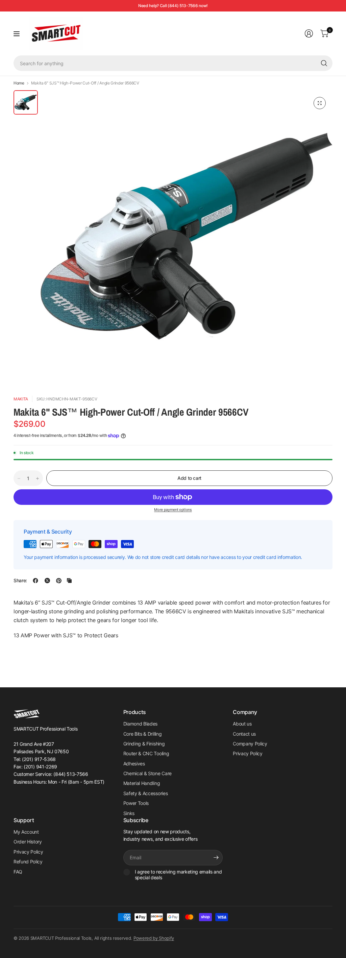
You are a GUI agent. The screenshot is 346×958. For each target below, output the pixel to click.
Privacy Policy (248, 753)
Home (19, 83)
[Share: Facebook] (35, 580)
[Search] (324, 63)
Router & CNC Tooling (146, 753)
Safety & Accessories (145, 793)
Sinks (128, 813)
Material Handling (141, 783)
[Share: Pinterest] (58, 580)
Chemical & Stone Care (147, 773)
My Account (26, 832)
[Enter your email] (216, 857)
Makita (21, 398)
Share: (20, 580)
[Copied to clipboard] (69, 580)
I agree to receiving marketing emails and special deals (178, 875)
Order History (28, 841)
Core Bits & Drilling (142, 734)
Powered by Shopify (153, 938)
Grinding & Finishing (144, 743)
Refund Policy (28, 861)
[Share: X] (47, 580)
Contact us (244, 734)
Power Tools (136, 803)
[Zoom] (320, 103)
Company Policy (250, 743)
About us (242, 724)
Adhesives (134, 763)
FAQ (18, 872)
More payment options (173, 509)
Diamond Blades (140, 724)
